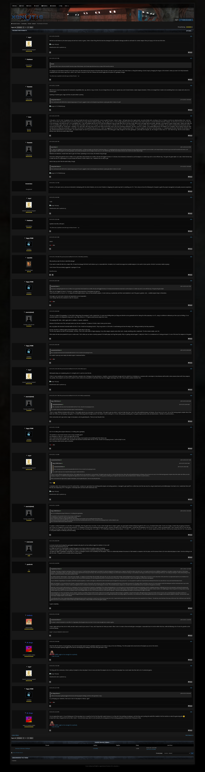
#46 (191, 614)
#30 (191, 141)
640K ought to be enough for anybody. (66, 654)
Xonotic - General (32, 23)
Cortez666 (95, 748)
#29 (191, 116)
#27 (191, 58)
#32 (191, 197)
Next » (31, 27)
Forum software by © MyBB (92, 766)
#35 (191, 256)
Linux (53, 656)
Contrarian (30, 542)
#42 (191, 454)
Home (15, 5)
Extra (66, 5)
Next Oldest (16, 735)
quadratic (30, 564)
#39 (191, 368)
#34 (191, 237)
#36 (191, 280)
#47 (191, 641)
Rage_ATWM (29, 238)
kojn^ (29, 37)
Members (45, 5)
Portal (22, 5)
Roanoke (29, 87)
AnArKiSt (29, 258)
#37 (191, 311)
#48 (191, 665)
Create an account (186, 19)
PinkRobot (30, 59)
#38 (191, 344)
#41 (191, 427)
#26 (191, 36)
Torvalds (57, 656)
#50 (191, 712)
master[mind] (30, 312)
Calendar (53, 5)
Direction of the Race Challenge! (22, 748)
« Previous (19, 27)
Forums (29, 5)
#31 (191, 182)
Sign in (176, 19)
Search (37, 5)
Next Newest (189, 735)
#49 (191, 687)
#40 (191, 395)
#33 (191, 219)
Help (61, 5)
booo (29, 117)
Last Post (148, 749)
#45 (191, 563)
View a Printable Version (18, 752)
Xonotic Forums (16, 23)
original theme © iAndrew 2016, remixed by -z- (109, 766)
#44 (191, 540)
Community (23, 23)
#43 (191, 505)
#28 (191, 85)
